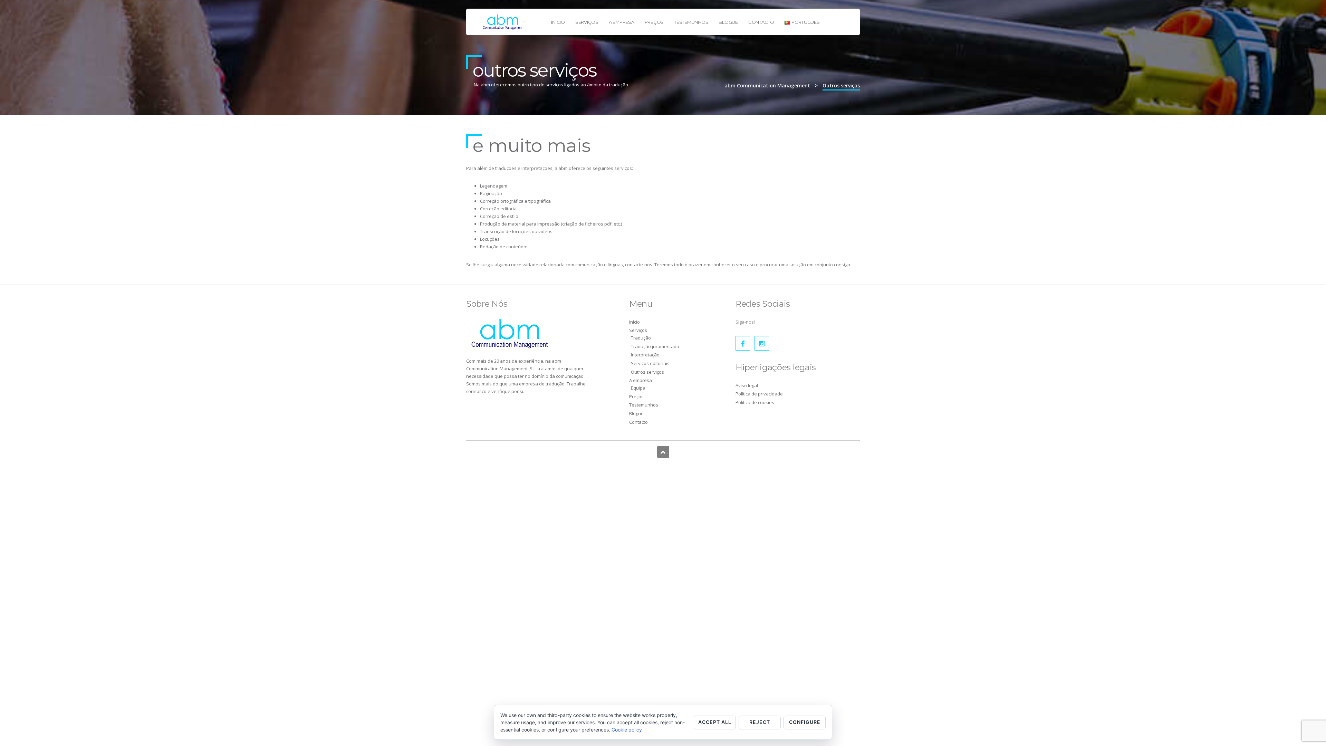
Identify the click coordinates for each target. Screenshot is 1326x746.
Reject (759, 722)
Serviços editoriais (650, 363)
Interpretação (645, 355)
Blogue (728, 22)
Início (558, 22)
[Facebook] (743, 343)
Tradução (641, 338)
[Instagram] (762, 343)
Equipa (638, 388)
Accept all (714, 722)
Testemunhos (691, 22)
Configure (804, 722)
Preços (654, 22)
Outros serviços (647, 372)
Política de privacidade (759, 394)
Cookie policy (627, 730)
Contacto (761, 22)
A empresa (621, 22)
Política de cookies (755, 402)
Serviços (586, 22)
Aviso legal (747, 385)
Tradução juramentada (655, 346)
